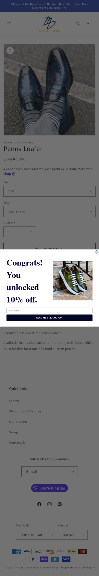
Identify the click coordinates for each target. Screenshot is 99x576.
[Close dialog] (96, 252)
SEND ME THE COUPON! (49, 317)
